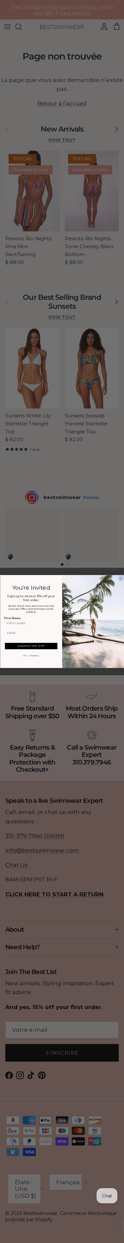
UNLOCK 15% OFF (31, 645)
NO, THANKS (31, 655)
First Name (12, 618)
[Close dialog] (121, 579)
